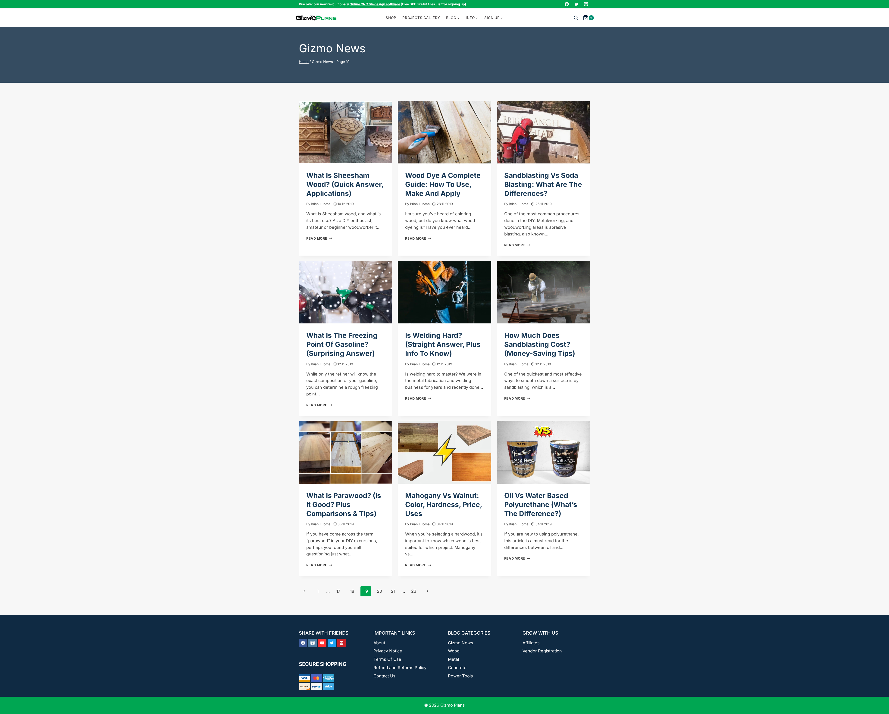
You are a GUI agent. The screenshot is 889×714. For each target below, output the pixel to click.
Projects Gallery (421, 18)
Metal (453, 659)
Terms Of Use (387, 659)
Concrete (457, 667)
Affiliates (531, 642)
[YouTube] (322, 643)
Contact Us (384, 675)
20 (379, 591)
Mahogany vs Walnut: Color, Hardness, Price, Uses (443, 504)
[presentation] (345, 132)
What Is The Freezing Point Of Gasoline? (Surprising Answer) (341, 344)
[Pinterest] (341, 643)
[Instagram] (586, 4)
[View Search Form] (576, 18)
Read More (319, 238)
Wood (454, 650)
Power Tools (460, 675)
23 (413, 591)
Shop (391, 18)
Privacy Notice (387, 650)
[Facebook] (567, 4)
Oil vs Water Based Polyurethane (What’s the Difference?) (540, 504)
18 (352, 591)
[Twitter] (576, 4)
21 (393, 591)
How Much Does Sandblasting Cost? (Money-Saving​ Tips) (539, 344)
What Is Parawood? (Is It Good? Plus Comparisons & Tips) (343, 504)
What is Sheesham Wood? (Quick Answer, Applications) (344, 184)
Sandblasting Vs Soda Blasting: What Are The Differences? (543, 184)
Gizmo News (460, 642)
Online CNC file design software (375, 4)
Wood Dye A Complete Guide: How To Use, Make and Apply (443, 184)
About (379, 642)
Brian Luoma (321, 204)
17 (338, 591)
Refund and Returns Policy (399, 667)
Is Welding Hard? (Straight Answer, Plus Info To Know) (443, 344)
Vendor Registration (542, 650)
